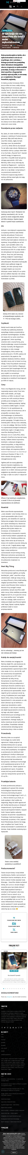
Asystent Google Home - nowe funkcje (10, 1104)
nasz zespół (4, 1048)
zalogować (9, 997)
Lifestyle (10, 30)
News (11, 971)
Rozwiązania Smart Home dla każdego (10, 1119)
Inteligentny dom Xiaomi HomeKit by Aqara (11, 1116)
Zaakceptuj (14, 1152)
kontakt (2, 1051)
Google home (7, 1060)
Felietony (5, 30)
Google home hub (15, 1060)
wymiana (11, 885)
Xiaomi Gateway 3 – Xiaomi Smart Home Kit (11, 1121)
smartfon (4, 47)
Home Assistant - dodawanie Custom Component (12, 1110)
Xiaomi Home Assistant (6, 1107)
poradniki (3, 1045)
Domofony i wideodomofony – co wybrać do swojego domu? (12, 1079)
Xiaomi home (4, 1069)
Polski (16, 1)
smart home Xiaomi (13, 1058)
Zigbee (9, 1069)
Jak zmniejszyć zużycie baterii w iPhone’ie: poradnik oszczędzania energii (14, 1084)
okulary (11, 671)
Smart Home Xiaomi (5, 1099)
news (2, 1037)
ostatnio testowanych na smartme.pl (13, 452)
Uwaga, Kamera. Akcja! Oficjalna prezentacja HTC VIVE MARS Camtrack (13, 1094)
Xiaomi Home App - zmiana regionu (9, 1113)
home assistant (8, 1062)
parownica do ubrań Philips (7, 1067)
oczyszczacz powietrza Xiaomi (12, 1064)
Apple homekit (16, 1062)
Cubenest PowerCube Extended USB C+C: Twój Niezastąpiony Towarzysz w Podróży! (12, 1089)
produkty (3, 1042)
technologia (8, 47)
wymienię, (5, 146)
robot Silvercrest (19, 1067)
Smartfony (15, 971)
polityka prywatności (6, 1054)
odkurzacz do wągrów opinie (17, 1065)
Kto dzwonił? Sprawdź (14, 975)
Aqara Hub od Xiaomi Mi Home (8, 1102)
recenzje (3, 1039)
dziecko (10, 435)
